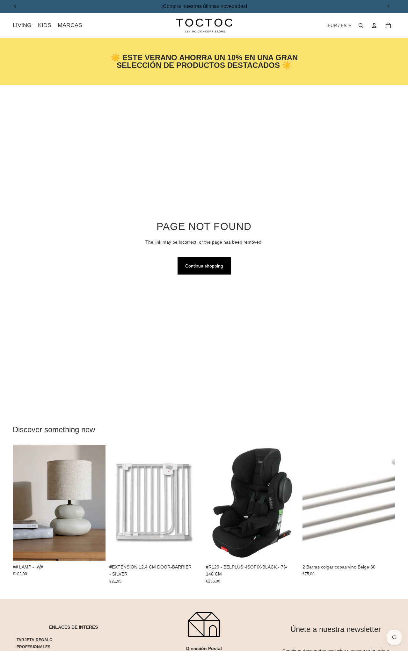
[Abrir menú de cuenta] (374, 25)
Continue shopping (204, 265)
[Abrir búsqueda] (361, 25)
